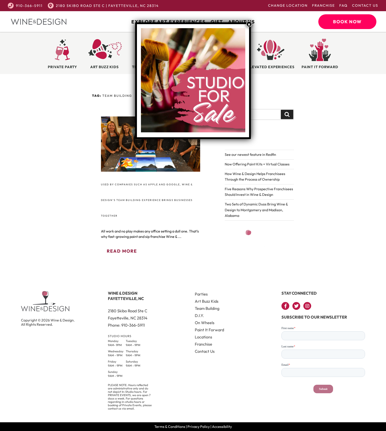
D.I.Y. (199, 315)
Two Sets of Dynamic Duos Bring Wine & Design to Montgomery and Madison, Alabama (256, 210)
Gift (217, 22)
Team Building (207, 308)
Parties (201, 294)
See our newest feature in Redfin (250, 154)
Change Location (288, 5)
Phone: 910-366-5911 (126, 325)
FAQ (343, 5)
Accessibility (222, 426)
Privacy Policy (198, 426)
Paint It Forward (209, 329)
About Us (241, 22)
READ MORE (122, 251)
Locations (203, 337)
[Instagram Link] (307, 306)
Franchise (323, 5)
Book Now (347, 21)
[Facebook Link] (285, 306)
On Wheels (204, 322)
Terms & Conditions (169, 426)
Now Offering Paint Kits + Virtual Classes (257, 164)
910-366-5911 (29, 5)
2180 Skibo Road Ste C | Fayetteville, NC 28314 (107, 5)
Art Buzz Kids (206, 301)
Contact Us (365, 5)
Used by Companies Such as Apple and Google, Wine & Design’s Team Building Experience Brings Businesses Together (147, 200)
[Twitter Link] (296, 306)
